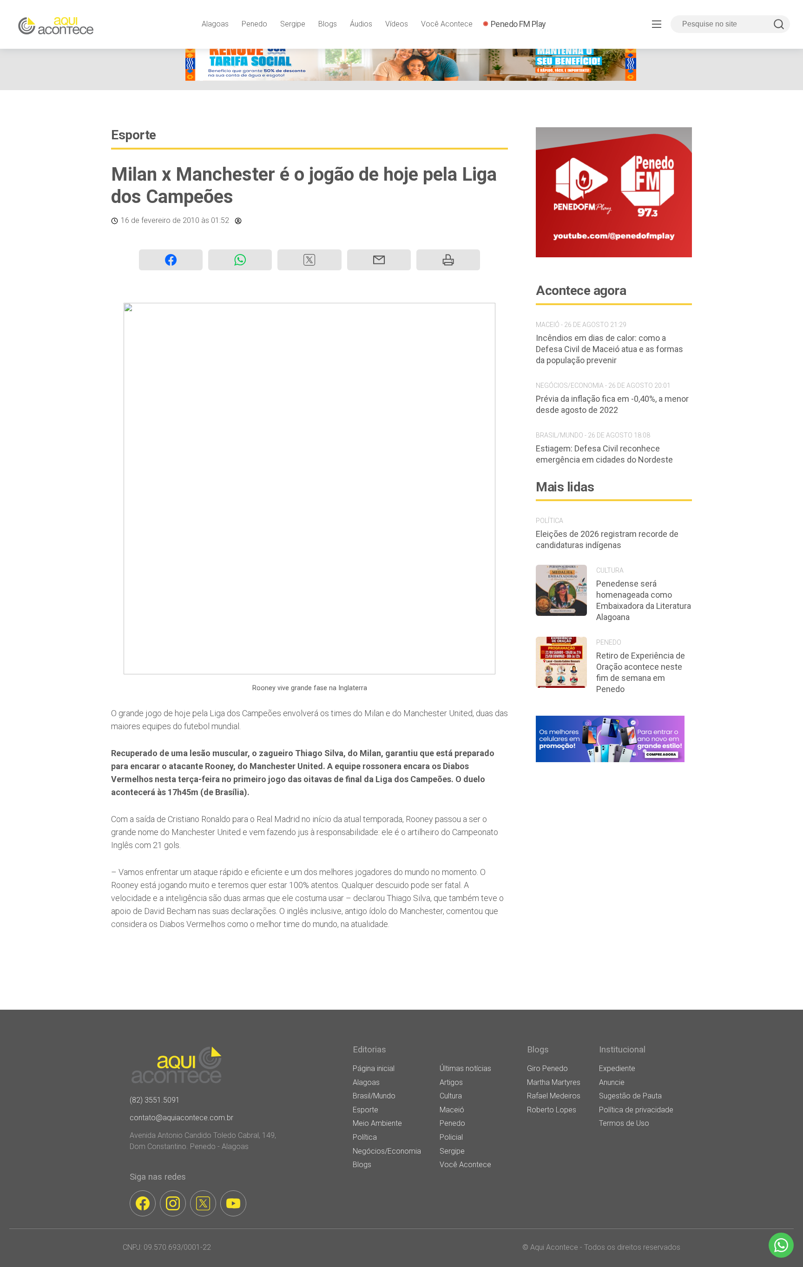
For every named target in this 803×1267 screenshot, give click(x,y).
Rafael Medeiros (553, 1095)
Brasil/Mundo (374, 1095)
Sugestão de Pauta (630, 1095)
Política (365, 1137)
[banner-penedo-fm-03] (614, 254)
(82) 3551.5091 (155, 1100)
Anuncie (612, 1082)
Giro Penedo (547, 1068)
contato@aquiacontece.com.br (181, 1117)
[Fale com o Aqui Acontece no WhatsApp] (781, 1245)
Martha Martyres (553, 1082)
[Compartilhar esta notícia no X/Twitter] (309, 259)
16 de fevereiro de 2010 (160, 220)
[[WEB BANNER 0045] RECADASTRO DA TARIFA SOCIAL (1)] (410, 78)
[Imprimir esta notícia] (448, 259)
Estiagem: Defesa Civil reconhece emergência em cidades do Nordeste (604, 454)
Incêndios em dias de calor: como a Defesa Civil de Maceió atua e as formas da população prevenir (609, 349)
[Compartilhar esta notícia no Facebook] (171, 259)
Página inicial (374, 1068)
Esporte (133, 135)
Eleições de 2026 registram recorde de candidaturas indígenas (607, 539)
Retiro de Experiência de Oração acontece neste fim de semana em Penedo (640, 672)
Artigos (451, 1082)
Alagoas (215, 24)
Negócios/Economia (387, 1151)
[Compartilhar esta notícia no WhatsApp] (240, 259)
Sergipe (292, 24)
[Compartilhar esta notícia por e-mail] (379, 259)
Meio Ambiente (377, 1123)
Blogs (327, 24)
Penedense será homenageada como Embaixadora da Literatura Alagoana (643, 600)
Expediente (617, 1068)
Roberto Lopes (551, 1109)
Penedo (254, 24)
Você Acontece (447, 24)
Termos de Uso (624, 1123)
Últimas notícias (465, 1068)
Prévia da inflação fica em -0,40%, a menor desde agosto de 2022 (612, 404)
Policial (451, 1137)
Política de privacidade (636, 1109)
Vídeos (396, 24)
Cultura (451, 1095)
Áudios (361, 24)
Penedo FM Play (518, 24)
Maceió (452, 1109)
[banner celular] (610, 762)
